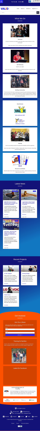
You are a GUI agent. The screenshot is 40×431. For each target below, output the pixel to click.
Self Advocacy (20, 64)
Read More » (6, 214)
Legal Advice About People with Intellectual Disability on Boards (28, 203)
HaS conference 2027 (20, 115)
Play (36, 1)
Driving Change (25, 273)
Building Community (20, 90)
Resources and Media (20, 168)
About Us (22, 8)
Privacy (17, 423)
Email (6, 331)
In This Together (8, 273)
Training (20, 143)
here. (32, 345)
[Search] (37, 12)
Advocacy (20, 39)
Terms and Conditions (25, 423)
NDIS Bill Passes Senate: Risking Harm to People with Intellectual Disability (11, 203)
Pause (37, 1)
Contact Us (28, 8)
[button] (1, 1)
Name (6, 327)
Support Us (34, 8)
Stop (39, 1)
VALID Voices (7, 294)
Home (18, 8)
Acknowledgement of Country (18, 388)
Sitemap (12, 423)
